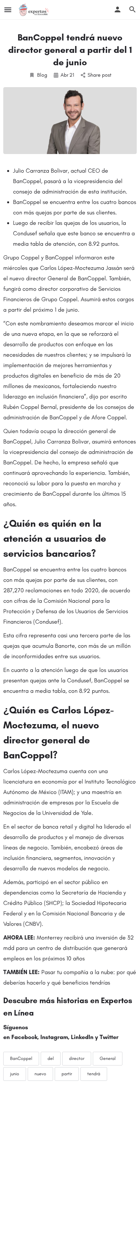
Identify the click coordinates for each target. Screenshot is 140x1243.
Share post (99, 75)
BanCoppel (21, 1058)
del (51, 1058)
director (76, 1058)
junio (14, 1074)
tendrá (93, 1074)
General (108, 1058)
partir (67, 1074)
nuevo (40, 1074)
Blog (42, 75)
